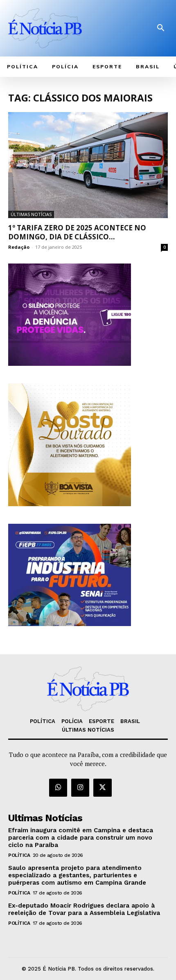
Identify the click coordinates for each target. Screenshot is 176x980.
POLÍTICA (19, 855)
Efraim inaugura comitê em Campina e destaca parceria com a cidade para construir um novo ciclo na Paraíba (80, 838)
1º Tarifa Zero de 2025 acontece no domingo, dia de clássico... (77, 232)
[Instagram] (80, 788)
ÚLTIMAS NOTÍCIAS (31, 214)
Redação (18, 247)
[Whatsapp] (58, 788)
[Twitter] (102, 788)
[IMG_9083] (69, 624)
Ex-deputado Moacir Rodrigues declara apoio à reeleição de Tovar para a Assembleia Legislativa (84, 909)
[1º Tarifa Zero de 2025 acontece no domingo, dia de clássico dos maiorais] (88, 165)
